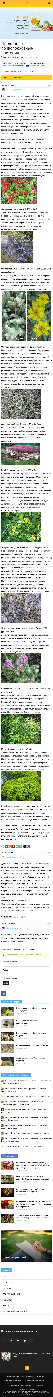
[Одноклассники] (10, 846)
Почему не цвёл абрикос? (21, 1133)
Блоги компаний (9, 1156)
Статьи (6, 1277)
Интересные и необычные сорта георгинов (34, 1081)
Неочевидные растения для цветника (33, 1045)
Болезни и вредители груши (21, 1096)
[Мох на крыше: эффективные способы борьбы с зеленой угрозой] (7, 1179)
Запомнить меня (11, 978)
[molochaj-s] (21, 800)
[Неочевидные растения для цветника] (7, 1048)
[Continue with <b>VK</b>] (3, 993)
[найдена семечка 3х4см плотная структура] (7, 1061)
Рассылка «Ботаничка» (25, 1376)
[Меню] (3, 3)
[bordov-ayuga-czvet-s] (21, 622)
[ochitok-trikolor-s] (21, 418)
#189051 (48, 852)
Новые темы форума (12, 1001)
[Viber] (28, 846)
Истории (7, 1288)
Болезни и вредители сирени (33, 1110)
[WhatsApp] (20, 846)
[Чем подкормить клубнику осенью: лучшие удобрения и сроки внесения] (7, 1218)
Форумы (7, 1306)
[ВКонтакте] (6, 846)
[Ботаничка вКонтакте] (10, 1340)
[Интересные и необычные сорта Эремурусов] (7, 1011)
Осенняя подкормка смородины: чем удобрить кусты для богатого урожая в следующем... (33, 1204)
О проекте (11, 1376)
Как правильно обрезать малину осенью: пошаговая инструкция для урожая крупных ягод (32, 1165)
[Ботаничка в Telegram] (17, 1340)
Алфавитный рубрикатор (15, 1311)
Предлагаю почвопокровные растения (17, 48)
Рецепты (7, 1300)
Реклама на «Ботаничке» (13, 1381)
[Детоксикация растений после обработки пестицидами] (7, 1192)
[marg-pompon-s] (19, 203)
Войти (6, 983)
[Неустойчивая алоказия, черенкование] (7, 1023)
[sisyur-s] (17, 263)
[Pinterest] (13, 846)
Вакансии (40, 1376)
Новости (7, 1282)
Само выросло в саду (20, 1146)
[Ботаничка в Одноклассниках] (3, 1340)
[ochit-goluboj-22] (26, 341)
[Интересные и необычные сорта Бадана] (7, 1036)
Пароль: (6, 970)
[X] (24, 846)
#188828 (48, 85)
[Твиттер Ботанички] (24, 1340)
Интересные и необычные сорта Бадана (33, 1117)
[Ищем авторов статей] (26, 1246)
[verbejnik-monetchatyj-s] (21, 541)
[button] (49, 4)
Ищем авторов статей (14, 1257)
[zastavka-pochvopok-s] (20, 464)
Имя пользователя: (10, 962)
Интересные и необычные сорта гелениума (35, 1138)
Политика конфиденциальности (22, 1385)
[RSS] (31, 1340)
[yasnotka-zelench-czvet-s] (21, 682)
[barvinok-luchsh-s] (21, 743)
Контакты (39, 1385)
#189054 (48, 923)
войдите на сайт (32, 57)
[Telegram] (17, 846)
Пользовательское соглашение (35, 1381)
